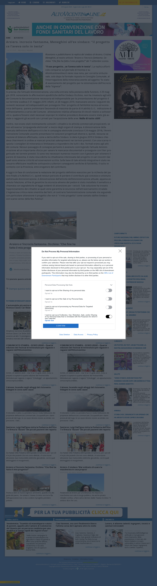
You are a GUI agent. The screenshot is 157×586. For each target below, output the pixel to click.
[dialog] (78, 293)
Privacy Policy (92, 335)
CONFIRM (60, 326)
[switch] (109, 290)
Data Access (78, 335)
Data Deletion (64, 335)
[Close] (121, 251)
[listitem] (78, 285)
